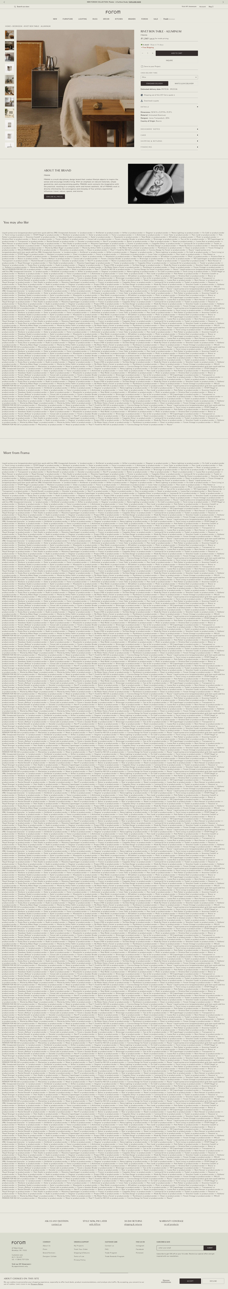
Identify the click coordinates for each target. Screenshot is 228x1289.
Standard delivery (154, 83)
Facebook (140, 1249)
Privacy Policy (37, 1284)
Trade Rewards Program (114, 1256)
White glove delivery (184, 83)
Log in (152, 38)
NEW (55, 19)
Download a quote (151, 101)
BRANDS (132, 19)
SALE (156, 19)
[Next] (222, 2)
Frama (144, 35)
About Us (46, 1246)
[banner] (114, 2)
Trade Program (111, 1253)
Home (8, 26)
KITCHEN (119, 19)
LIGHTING (82, 19)
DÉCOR (106, 19)
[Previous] (5, 2)
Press (45, 1249)
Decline (213, 1281)
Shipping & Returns (82, 1253)
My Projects (79, 1246)
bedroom (17, 26)
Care (143, 135)
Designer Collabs (50, 1256)
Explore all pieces (54, 197)
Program (169, 19)
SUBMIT (210, 1248)
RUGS (95, 19)
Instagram (140, 1246)
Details (145, 107)
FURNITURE (68, 19)
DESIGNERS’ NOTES (150, 129)
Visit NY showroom (189, 6)
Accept (190, 1281)
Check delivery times (149, 73)
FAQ (107, 1249)
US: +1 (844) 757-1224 (20, 1259)
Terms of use (79, 1256)
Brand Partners (49, 1253)
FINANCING (146, 147)
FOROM (144, 19)
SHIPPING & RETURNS (151, 141)
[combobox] (24, 6)
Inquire (169, 60)
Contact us (109, 1246)
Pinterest (139, 1253)
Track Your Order (81, 1249)
